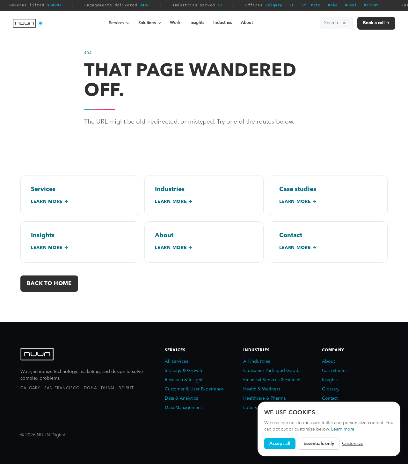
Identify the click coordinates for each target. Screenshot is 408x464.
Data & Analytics (181, 398)
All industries (256, 361)
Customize (352, 443)
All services (176, 361)
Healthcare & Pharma (264, 398)
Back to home (49, 283)
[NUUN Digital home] (27, 23)
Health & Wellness (261, 389)
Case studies (334, 370)
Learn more (342, 429)
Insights (196, 23)
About (247, 23)
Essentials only (318, 443)
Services (116, 23)
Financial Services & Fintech (271, 380)
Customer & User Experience (194, 389)
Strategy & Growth (183, 370)
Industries (222, 23)
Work (175, 23)
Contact (330, 398)
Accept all (279, 443)
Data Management (183, 407)
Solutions (147, 23)
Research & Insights (184, 380)
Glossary (330, 389)
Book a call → (376, 23)
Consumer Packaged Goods (271, 370)
